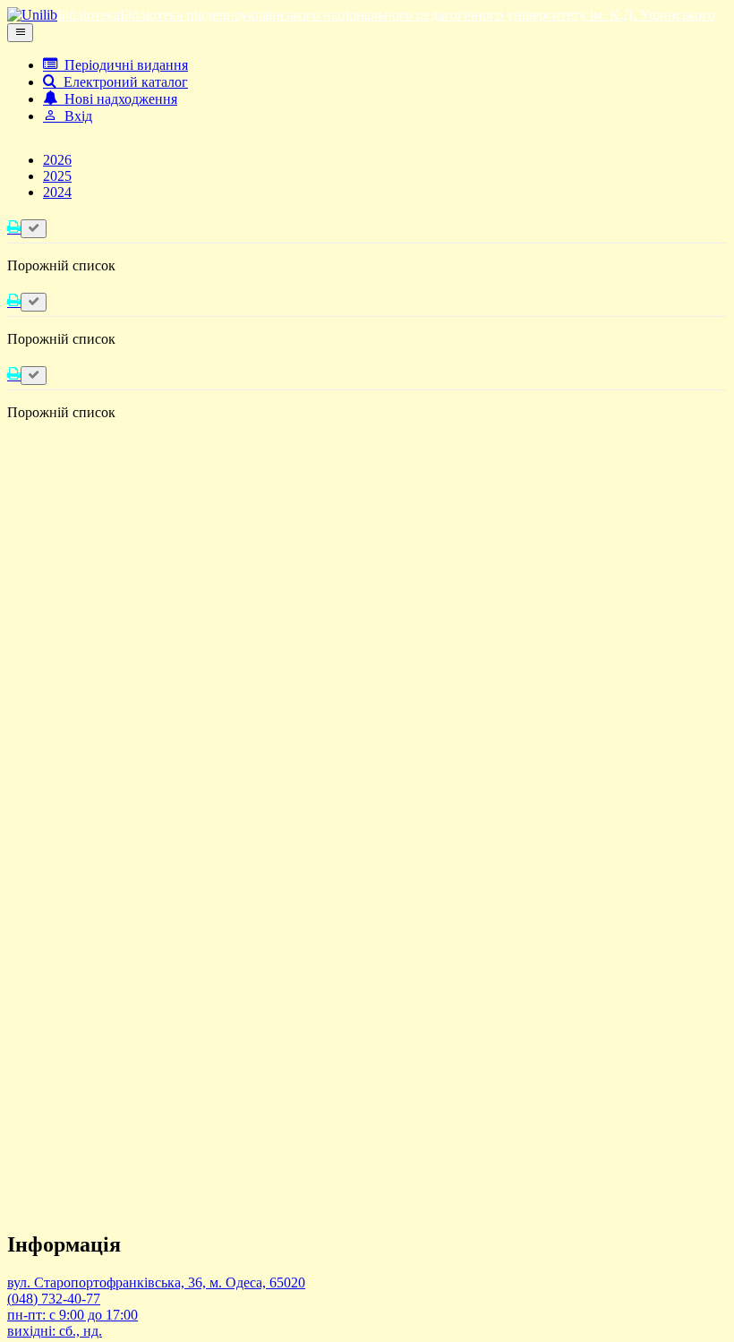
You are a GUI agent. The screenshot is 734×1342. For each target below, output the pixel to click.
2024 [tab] (57, 192)
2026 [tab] (57, 159)
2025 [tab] (57, 176)
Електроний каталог (122, 82)
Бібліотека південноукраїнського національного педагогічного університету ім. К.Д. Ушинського (417, 14)
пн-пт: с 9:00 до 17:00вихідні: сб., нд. (72, 1322)
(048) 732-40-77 (53, 1298)
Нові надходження (117, 99)
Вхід (74, 116)
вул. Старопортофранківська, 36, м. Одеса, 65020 (156, 1282)
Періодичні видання (122, 65)
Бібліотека (88, 14)
